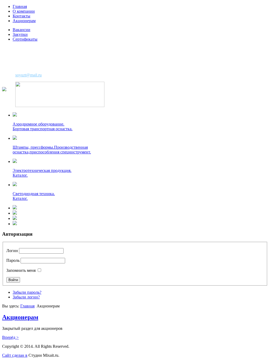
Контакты (21, 16)
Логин (12, 250)
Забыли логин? (26, 297)
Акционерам (24, 20)
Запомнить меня (21, 270)
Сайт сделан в (14, 355)
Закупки (20, 34)
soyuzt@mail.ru (28, 75)
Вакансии (21, 29)
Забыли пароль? (27, 292)
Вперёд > (10, 337)
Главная (20, 6)
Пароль (13, 260)
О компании (24, 11)
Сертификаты (25, 39)
